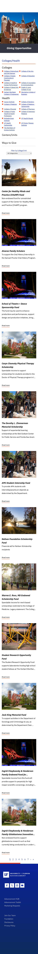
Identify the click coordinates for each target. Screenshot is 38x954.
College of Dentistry (27, 102)
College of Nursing (10, 109)
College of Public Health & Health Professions (9, 114)
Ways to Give (9, 142)
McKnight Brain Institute (9, 120)
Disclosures (8, 922)
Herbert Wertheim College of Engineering (11, 93)
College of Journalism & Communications (28, 84)
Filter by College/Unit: (19, 151)
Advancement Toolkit (12, 902)
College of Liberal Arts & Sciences (11, 88)
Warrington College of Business (28, 93)
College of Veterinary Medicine (28, 113)
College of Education (28, 76)
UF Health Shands (27, 118)
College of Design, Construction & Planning (10, 78)
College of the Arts (27, 71)
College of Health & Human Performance (10, 84)
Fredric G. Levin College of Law (26, 88)
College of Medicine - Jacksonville (28, 105)
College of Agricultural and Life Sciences (11, 72)
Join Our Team (10, 915)
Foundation (8, 919)
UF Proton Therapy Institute (27, 124)
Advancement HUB (11, 899)
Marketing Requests (12, 905)
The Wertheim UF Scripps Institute (9, 129)
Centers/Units (9, 135)
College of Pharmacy (28, 109)
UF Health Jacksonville (8, 124)
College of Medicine (10, 104)
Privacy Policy (9, 925)
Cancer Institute (9, 102)
